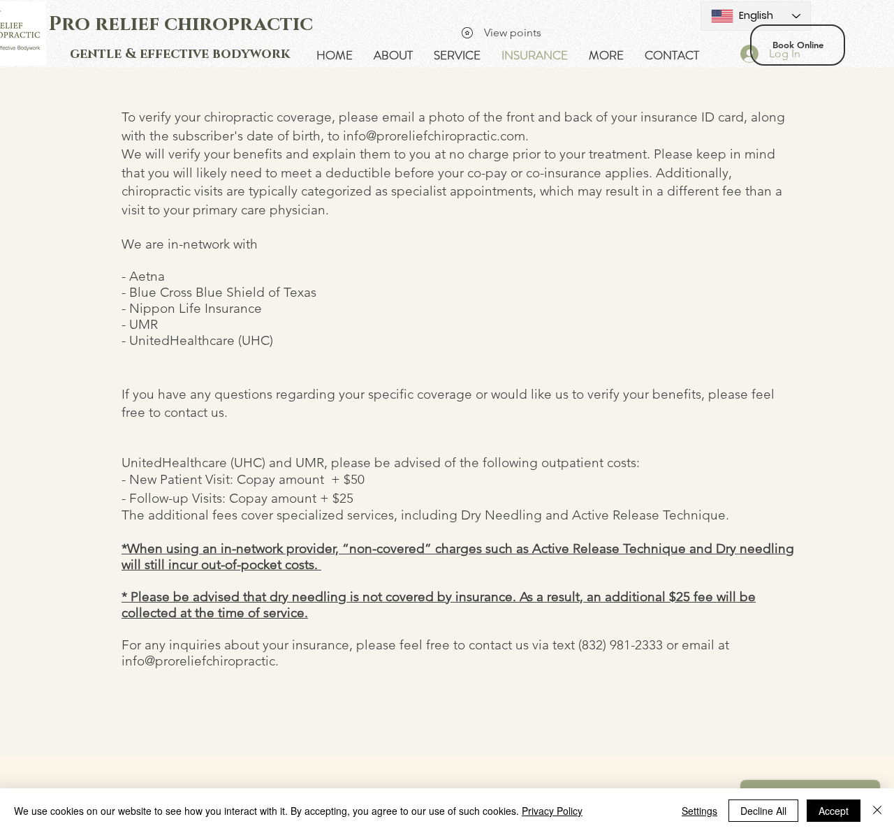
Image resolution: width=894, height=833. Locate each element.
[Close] (877, 810)
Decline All (763, 811)
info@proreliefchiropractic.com (434, 136)
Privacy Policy (552, 811)
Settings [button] (699, 811)
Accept (834, 811)
